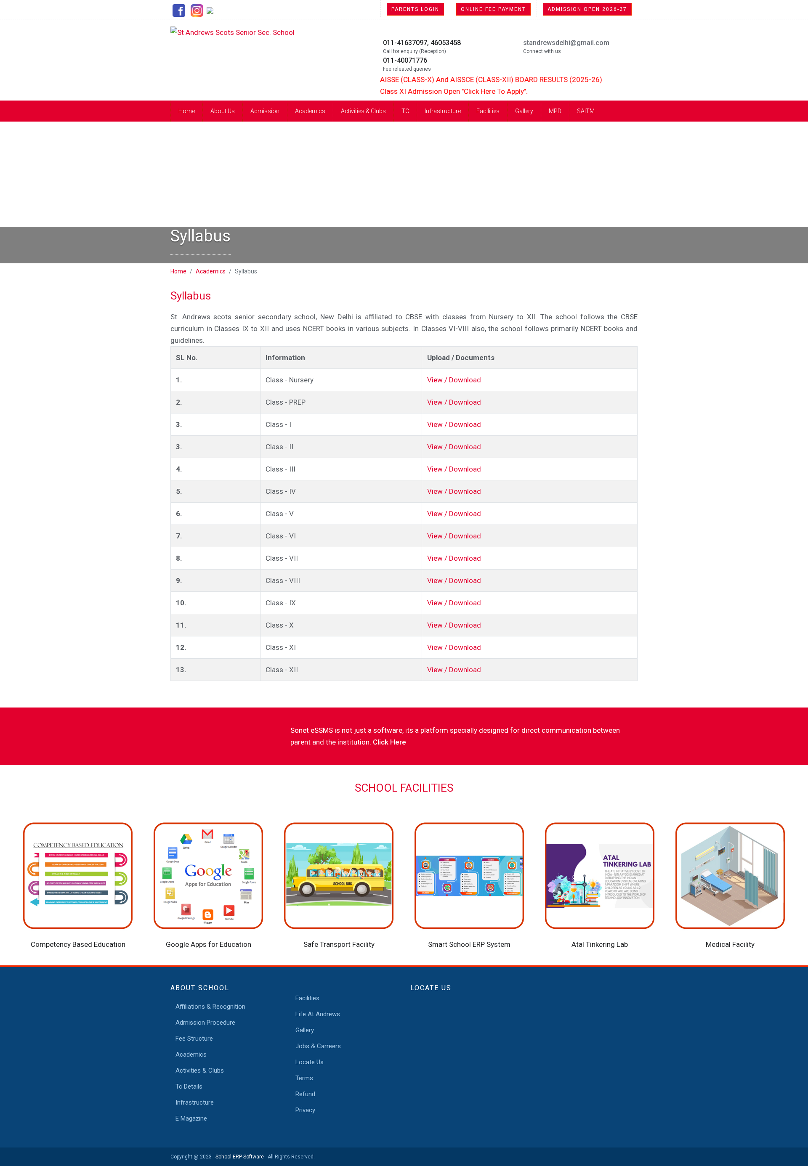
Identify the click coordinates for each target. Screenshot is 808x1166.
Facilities (488, 111)
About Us (222, 111)
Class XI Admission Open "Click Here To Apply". (433, 91)
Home (186, 111)
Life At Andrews (317, 1014)
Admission (264, 111)
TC (405, 111)
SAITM (586, 111)
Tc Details (188, 1086)
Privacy (305, 1110)
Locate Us (309, 1062)
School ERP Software (238, 1157)
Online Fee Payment (493, 9)
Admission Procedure (205, 1022)
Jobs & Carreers (318, 1046)
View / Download (454, 380)
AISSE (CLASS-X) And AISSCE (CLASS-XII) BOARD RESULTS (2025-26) (470, 79)
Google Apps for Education (208, 944)
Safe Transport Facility (339, 944)
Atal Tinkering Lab (599, 944)
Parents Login (415, 9)
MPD (555, 111)
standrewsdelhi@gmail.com (566, 43)
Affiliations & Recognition (210, 1006)
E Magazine (191, 1118)
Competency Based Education (78, 944)
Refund (305, 1094)
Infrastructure (443, 111)
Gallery (524, 111)
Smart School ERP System (469, 944)
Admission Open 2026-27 (587, 9)
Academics (310, 111)
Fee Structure (194, 1038)
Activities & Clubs (363, 111)
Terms (304, 1078)
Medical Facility (730, 944)
